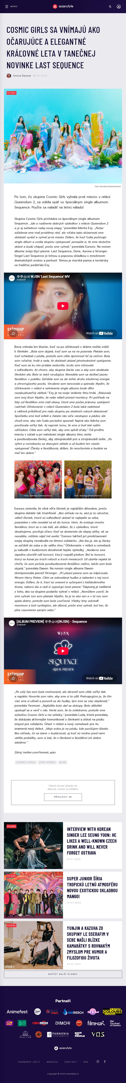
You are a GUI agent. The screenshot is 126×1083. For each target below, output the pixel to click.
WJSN (62, 762)
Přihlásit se (63, 797)
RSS (86, 1062)
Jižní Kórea (47, 762)
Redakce (52, 1062)
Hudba (11, 93)
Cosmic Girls (25, 762)
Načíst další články (63, 974)
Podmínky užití (29, 1062)
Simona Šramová (22, 75)
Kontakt (71, 1062)
